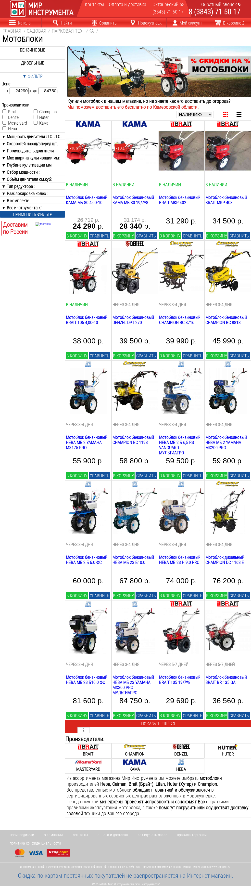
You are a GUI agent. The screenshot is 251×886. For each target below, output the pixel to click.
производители (22, 835)
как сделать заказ (152, 835)
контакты (80, 835)
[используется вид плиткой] (225, 114)
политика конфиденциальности (35, 843)
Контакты (93, 4)
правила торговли (192, 835)
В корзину (77, 235)
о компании (53, 835)
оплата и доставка (113, 835)
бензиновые (32, 49)
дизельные (32, 62)
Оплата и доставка (125, 4)
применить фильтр (32, 214)
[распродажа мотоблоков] (159, 95)
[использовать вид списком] (239, 114)
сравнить (99, 235)
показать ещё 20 (158, 723)
